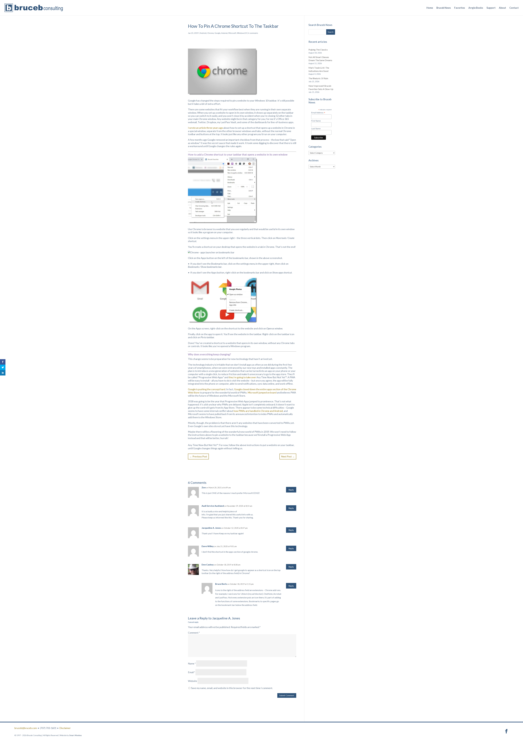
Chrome (210, 33)
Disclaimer (65, 727)
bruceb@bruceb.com (25, 727)
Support (490, 8)
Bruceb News (443, 8)
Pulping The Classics (318, 49)
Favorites (459, 8)
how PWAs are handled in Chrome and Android (258, 410)
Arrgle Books (475, 8)
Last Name (316, 128)
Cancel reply (193, 622)
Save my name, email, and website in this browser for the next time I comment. (232, 687)
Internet (224, 33)
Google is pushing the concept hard (206, 389)
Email (191, 672)
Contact (514, 8)
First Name (316, 121)
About (502, 8)
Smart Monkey (75, 735)
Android (203, 33)
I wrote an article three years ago (205, 127)
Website (192, 680)
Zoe (204, 487)
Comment (194, 632)
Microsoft (232, 33)
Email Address (318, 112)
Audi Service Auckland (213, 505)
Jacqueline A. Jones (226, 618)
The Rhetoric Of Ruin (318, 78)
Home (429, 8)
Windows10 (242, 33)
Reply (291, 489)
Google (217, 33)
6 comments (253, 33)
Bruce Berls (221, 584)
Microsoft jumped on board (262, 392)
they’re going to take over (242, 377)
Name (192, 663)
